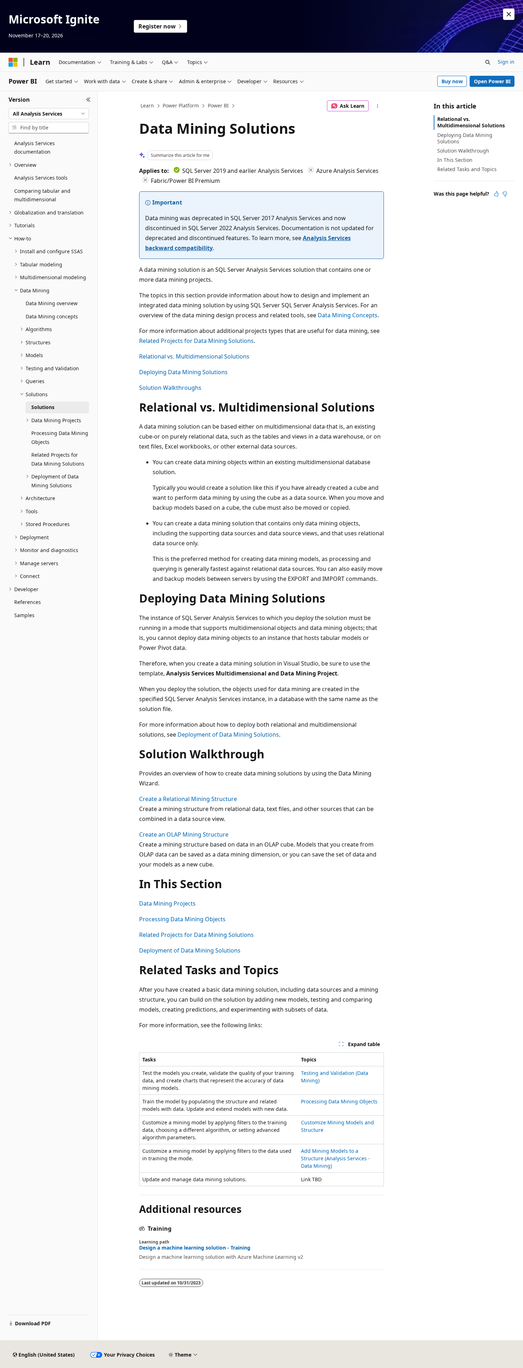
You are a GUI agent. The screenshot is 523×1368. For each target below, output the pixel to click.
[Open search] (488, 62)
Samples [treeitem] (24, 615)
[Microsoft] (13, 62)
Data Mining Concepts (347, 315)
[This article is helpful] (496, 194)
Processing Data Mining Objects (182, 919)
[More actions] (377, 106)
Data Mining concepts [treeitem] (52, 316)
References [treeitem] (27, 602)
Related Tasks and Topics (467, 169)
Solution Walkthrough (463, 150)
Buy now (452, 81)
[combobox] (49, 114)
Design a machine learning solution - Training (194, 1248)
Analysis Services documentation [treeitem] (34, 147)
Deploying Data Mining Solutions (183, 372)
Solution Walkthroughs (170, 388)
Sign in (506, 61)
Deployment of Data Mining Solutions (228, 734)
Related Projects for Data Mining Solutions (196, 341)
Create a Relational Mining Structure (188, 799)
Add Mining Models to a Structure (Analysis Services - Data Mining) (335, 1158)
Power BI (218, 105)
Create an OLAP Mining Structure (183, 834)
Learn (147, 105)
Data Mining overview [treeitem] (52, 303)
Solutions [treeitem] (42, 407)
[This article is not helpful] (505, 194)
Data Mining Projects (167, 903)
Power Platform (181, 105)
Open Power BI (492, 81)
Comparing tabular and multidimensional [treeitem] (42, 195)
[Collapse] (88, 99)
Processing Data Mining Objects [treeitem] (59, 437)
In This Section (454, 160)
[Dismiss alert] (508, 14)
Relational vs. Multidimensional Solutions (194, 356)
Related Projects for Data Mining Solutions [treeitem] (57, 459)
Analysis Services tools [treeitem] (41, 177)
